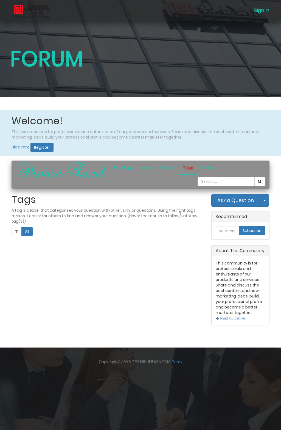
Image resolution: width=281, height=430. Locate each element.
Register (42, 147)
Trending (122, 167)
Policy (177, 361)
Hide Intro (21, 147)
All (27, 231)
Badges (209, 167)
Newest (146, 167)
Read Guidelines (232, 318)
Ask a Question (235, 200)
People (168, 167)
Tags (188, 167)
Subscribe (252, 230)
